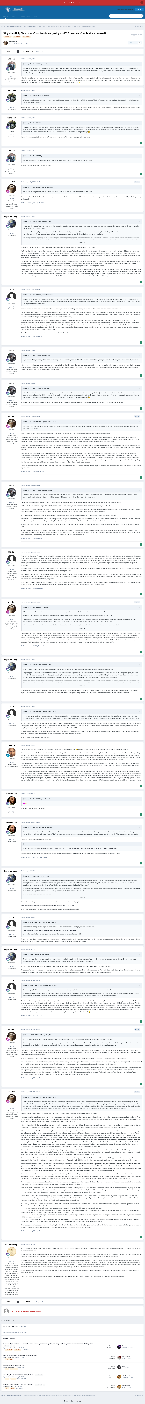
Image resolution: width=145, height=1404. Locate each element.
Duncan (11, 59)
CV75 (11, 290)
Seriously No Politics (71, 3)
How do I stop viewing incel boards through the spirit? (20, 1355)
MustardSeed (126, 1356)
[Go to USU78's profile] (11, 559)
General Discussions (27, 44)
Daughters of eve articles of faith (13, 1365)
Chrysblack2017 (10, 1367)
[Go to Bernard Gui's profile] (11, 800)
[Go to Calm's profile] (11, 357)
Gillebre (11, 745)
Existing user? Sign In (124, 9)
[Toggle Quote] (24, 64)
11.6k (12, 108)
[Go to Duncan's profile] (11, 65)
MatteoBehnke (9, 1357)
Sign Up (139, 9)
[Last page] (32, 51)
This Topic (133, 16)
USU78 (11, 552)
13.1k (12, 76)
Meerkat (14, 42)
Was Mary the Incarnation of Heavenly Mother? (18, 1375)
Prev (8, 51)
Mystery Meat (9, 1386)
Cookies (78, 1401)
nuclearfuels (9, 1348)
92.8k (12, 367)
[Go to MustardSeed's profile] (119, 1358)
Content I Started (25, 16)
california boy (11, 1245)
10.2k (12, 1262)
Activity (14, 16)
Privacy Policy (68, 1401)
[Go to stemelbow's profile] (11, 97)
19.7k (12, 307)
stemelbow (45, 64)
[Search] (141, 16)
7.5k (12, 233)
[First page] (4, 51)
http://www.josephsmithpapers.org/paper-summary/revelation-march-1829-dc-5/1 (47, 905)
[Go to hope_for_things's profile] (11, 223)
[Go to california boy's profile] (11, 1251)
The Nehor (125, 1346)
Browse (36, 16)
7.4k (12, 569)
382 (12, 762)
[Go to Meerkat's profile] (5, 43)
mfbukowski (9, 1377)
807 (12, 199)
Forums (5, 16)
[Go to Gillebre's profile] (11, 752)
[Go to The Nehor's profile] (119, 1347)
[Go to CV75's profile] (11, 296)
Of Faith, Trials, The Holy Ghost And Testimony (18, 1384)
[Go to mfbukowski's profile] (119, 1377)
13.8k (12, 811)
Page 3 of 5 (40, 51)
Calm (43, 95)
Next (28, 51)
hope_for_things (11, 217)
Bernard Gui (11, 794)
